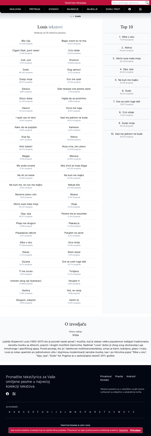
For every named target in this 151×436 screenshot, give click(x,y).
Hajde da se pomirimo (74, 98)
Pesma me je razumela (74, 213)
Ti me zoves (26, 271)
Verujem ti (74, 280)
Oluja (74, 203)
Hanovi (26, 107)
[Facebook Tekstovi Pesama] (129, 9)
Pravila (119, 376)
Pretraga (34, 9)
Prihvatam (135, 430)
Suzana (26, 261)
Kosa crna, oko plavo (74, 146)
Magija (25, 155)
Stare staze (74, 251)
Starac (25, 251)
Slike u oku (26, 242)
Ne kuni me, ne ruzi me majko (25, 184)
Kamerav (74, 127)
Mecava (74, 155)
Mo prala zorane (26, 165)
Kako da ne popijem (26, 127)
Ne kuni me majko (74, 175)
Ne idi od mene (25, 175)
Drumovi (74, 59)
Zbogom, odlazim (26, 299)
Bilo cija (26, 40)
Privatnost (106, 376)
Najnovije (72, 9)
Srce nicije (74, 242)
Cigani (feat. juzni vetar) (25, 50)
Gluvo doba (25, 98)
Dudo (26, 69)
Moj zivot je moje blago (74, 165)
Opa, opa (26, 213)
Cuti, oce (26, 59)
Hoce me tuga (74, 107)
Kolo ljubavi (25, 146)
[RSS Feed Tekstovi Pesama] (140, 9)
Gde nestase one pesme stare (74, 88)
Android (131, 376)
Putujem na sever (74, 232)
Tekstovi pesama (108, 389)
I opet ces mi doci (26, 117)
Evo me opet (74, 79)
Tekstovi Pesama (75, 2)
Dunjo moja (25, 79)
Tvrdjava (74, 271)
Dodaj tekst (113, 9)
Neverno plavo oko (26, 194)
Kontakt (104, 379)
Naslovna (15, 9)
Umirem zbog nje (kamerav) (25, 280)
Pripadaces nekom (25, 232)
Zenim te (74, 299)
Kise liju (26, 136)
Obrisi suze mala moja (26, 203)
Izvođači (54, 9)
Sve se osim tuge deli (74, 261)
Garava (26, 88)
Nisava (74, 194)
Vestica (26, 290)
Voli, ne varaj (74, 290)
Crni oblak (74, 50)
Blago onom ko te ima (74, 40)
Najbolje (92, 9)
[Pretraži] (147, 3)
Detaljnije (123, 430)
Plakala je (74, 223)
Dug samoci (74, 69)
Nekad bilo (74, 184)
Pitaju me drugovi (26, 223)
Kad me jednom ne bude (74, 117)
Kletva (73, 136)
